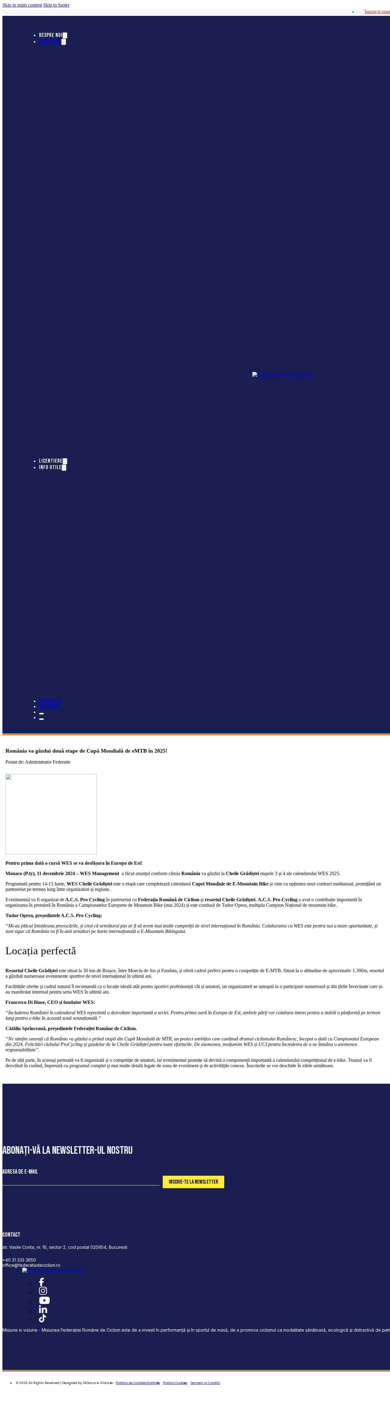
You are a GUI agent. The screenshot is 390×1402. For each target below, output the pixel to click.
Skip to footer (56, 5)
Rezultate (50, 701)
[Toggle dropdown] (64, 35)
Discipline (50, 41)
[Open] (41, 714)
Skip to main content (22, 5)
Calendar (49, 706)
